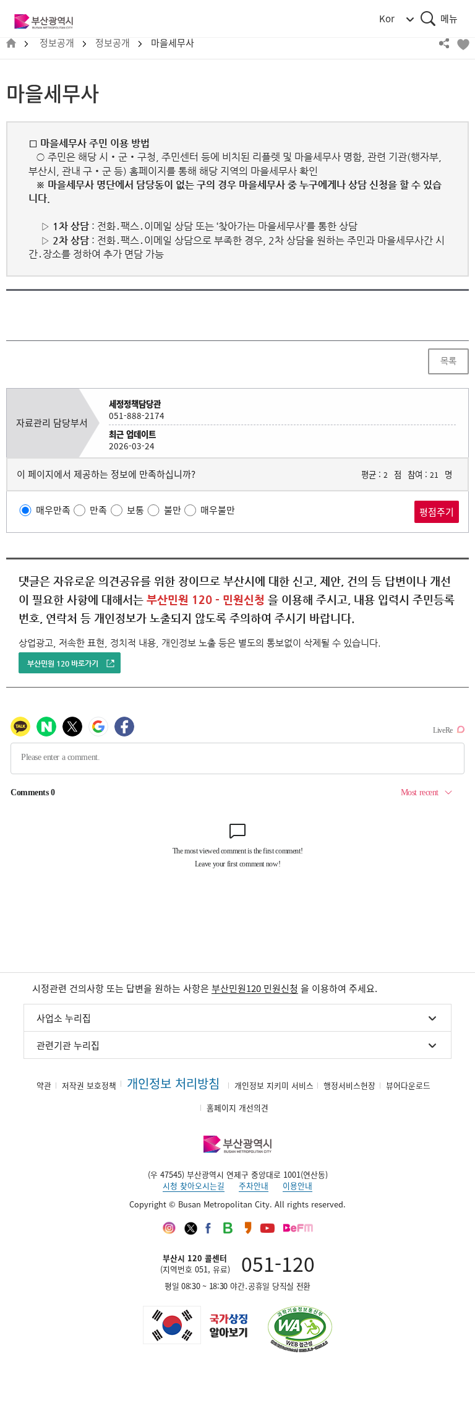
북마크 (462, 43)
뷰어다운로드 (408, 1085)
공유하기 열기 (444, 43)
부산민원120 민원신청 (255, 988)
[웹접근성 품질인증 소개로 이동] (300, 1329)
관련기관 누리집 (68, 1045)
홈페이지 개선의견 (237, 1107)
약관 (43, 1085)
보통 (135, 510)
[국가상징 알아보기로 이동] (194, 1325)
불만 (172, 510)
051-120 (278, 1263)
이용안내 (297, 1185)
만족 (98, 510)
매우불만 (217, 510)
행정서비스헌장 (349, 1085)
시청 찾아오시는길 (194, 1185)
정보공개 (57, 43)
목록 (448, 361)
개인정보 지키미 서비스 (274, 1085)
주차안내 (253, 1185)
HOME (11, 43)
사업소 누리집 (63, 1018)
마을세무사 (172, 43)
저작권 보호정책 (89, 1085)
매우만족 (53, 510)
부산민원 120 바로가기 (62, 663)
